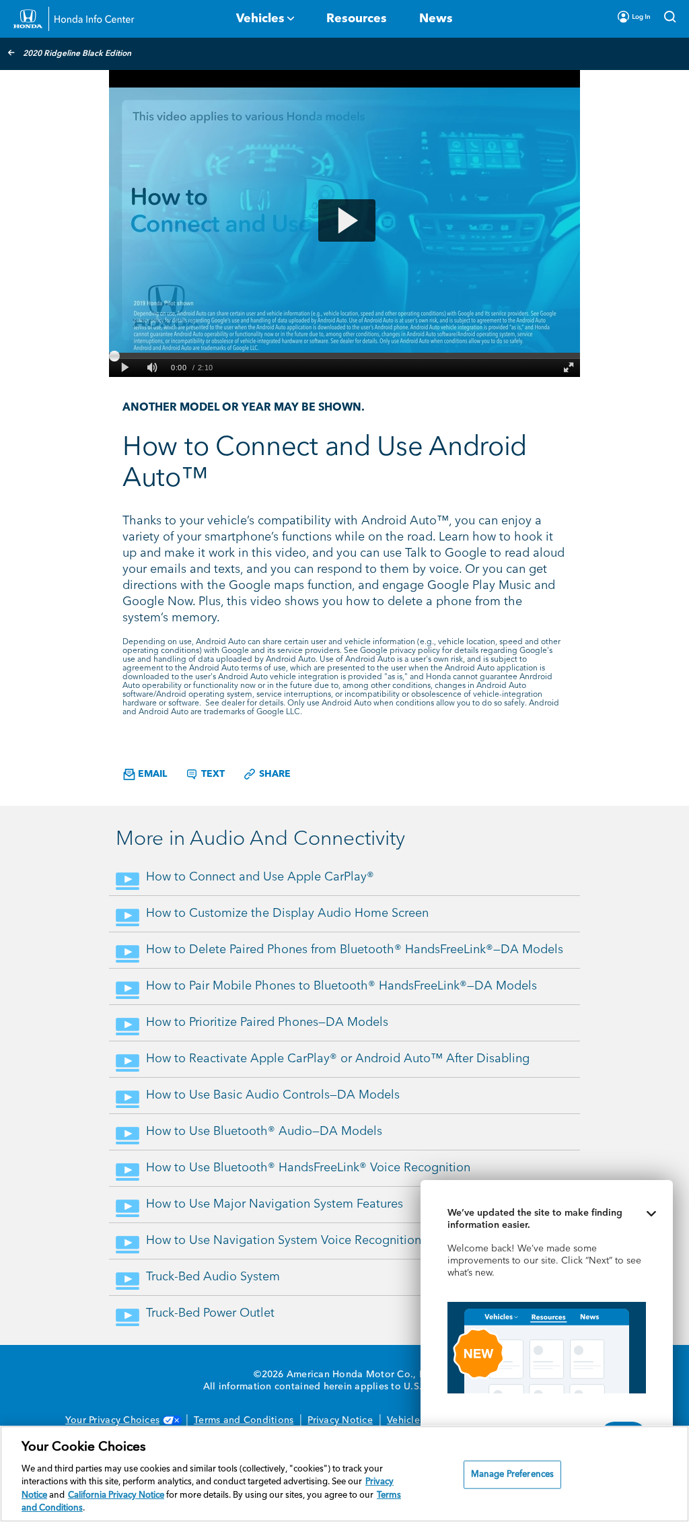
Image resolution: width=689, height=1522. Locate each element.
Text (211, 774)
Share (273, 774)
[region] (344, 1474)
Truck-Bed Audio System (213, 1277)
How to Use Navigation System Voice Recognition (283, 1241)
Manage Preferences (512, 1474)
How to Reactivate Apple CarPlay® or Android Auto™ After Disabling (338, 1059)
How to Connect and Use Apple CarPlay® (260, 877)
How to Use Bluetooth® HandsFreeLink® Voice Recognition (308, 1168)
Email (151, 774)
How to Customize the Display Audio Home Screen (287, 913)
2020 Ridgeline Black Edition (77, 54)
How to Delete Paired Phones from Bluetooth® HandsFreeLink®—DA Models (354, 950)
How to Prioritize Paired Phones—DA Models (267, 1022)
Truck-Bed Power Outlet (210, 1313)
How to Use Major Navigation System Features (274, 1204)
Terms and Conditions (243, 1420)
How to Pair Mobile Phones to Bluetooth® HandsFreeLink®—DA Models (341, 986)
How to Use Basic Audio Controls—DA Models (273, 1095)
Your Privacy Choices (112, 1420)
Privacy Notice (340, 1420)
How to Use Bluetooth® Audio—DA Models (264, 1132)
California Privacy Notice (116, 1495)
